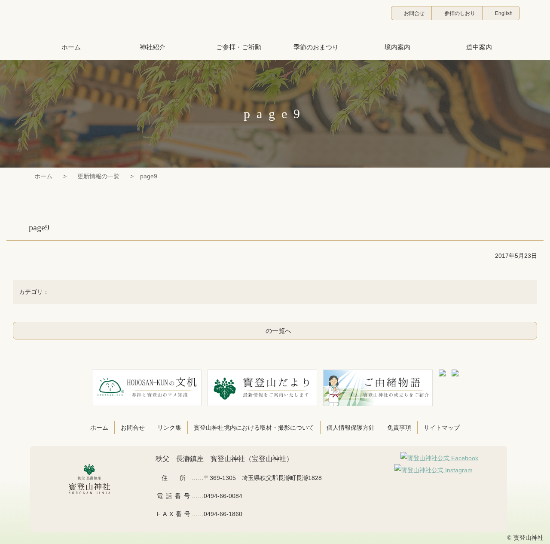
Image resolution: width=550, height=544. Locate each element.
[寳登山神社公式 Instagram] (433, 470)
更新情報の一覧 (98, 176)
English (504, 13)
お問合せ (414, 13)
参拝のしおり (459, 13)
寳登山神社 (275, 19)
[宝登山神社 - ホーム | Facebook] (439, 458)
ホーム (43, 176)
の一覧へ (278, 330)
